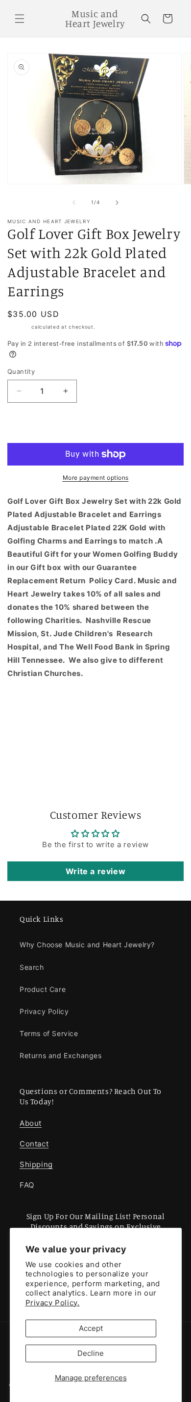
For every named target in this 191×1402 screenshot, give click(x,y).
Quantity (21, 371)
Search (32, 967)
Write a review (95, 871)
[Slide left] (74, 202)
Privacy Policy (44, 1011)
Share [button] (29, 744)
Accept (91, 1328)
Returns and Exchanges (61, 1055)
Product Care (43, 989)
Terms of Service (49, 1033)
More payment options (96, 477)
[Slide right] (117, 202)
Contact (34, 1143)
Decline (90, 1353)
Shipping (18, 327)
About (31, 1123)
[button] (19, 18)
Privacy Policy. (52, 1302)
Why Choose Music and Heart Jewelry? (87, 944)
